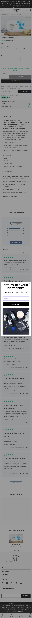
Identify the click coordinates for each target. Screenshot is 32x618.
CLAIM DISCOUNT (16, 304)
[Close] (29, 283)
